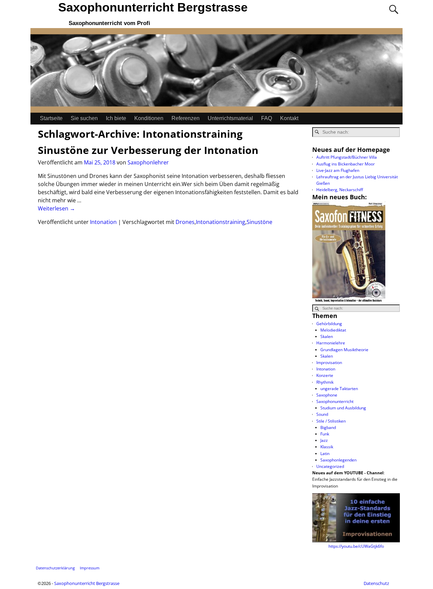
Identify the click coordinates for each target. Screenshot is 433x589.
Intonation (103, 222)
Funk (324, 434)
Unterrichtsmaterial (230, 118)
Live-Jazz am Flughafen (337, 170)
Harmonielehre (330, 343)
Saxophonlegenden (338, 460)
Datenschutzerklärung (55, 567)
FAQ (266, 118)
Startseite (51, 118)
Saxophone (326, 395)
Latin (324, 453)
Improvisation (329, 362)
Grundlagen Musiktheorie (344, 350)
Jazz (324, 440)
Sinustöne (259, 222)
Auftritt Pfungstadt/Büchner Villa (346, 157)
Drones (185, 222)
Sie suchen (84, 118)
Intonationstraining (220, 222)
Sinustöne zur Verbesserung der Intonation (148, 150)
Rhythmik (325, 382)
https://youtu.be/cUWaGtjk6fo (356, 546)
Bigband (328, 427)
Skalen (326, 336)
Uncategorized (330, 466)
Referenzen (186, 118)
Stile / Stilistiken (331, 421)
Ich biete (116, 118)
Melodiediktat (333, 330)
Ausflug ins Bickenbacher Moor (345, 164)
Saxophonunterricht (335, 401)
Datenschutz (376, 583)
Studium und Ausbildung (343, 408)
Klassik (326, 447)
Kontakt (289, 118)
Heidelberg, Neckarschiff (339, 189)
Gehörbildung (329, 323)
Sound (322, 414)
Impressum (89, 567)
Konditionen (148, 118)
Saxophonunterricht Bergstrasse (153, 7)
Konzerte (324, 375)
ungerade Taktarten (339, 388)
